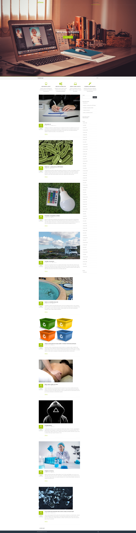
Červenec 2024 (85, 149)
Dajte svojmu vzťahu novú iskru (51, 384)
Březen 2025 (85, 139)
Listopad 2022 (85, 187)
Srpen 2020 (85, 223)
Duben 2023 (85, 177)
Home (97, 77)
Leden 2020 (85, 235)
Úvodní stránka (95, 2)
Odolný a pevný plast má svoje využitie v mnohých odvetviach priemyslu (60, 343)
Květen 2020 (85, 228)
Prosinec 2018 (85, 252)
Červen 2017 (85, 266)
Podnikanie (52, 168)
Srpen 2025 (85, 127)
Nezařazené (85, 272)
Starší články (42, 528)
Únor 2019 (84, 247)
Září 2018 (84, 254)
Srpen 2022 (85, 194)
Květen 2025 (85, 134)
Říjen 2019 (84, 240)
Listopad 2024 (85, 146)
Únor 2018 (84, 264)
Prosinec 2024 (85, 144)
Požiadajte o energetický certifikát (52, 215)
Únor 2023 (84, 182)
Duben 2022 (85, 201)
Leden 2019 (85, 249)
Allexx (40, 2)
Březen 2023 (85, 180)
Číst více (46, 134)
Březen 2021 (85, 218)
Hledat (84, 95)
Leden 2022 (85, 206)
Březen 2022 (85, 204)
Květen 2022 (85, 199)
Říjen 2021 (84, 211)
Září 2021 (84, 213)
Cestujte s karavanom (49, 261)
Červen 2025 (85, 132)
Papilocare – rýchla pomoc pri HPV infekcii (54, 166)
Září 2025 (84, 125)
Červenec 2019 (85, 242)
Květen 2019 (85, 244)
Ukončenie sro (48, 124)
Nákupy (53, 217)
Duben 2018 (85, 259)
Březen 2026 (85, 122)
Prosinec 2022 (85, 185)
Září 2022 (84, 192)
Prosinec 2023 (85, 161)
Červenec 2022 (85, 197)
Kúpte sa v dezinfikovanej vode (51, 302)
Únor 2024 (84, 156)
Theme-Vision (45, 531)
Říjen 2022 (84, 189)
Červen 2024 (85, 151)
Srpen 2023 (85, 168)
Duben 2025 (85, 137)
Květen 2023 (85, 175)
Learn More (68, 37)
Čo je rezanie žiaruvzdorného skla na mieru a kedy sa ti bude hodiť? (59, 511)
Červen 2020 (85, 225)
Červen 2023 (85, 173)
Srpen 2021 (85, 216)
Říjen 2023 (84, 163)
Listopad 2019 (85, 237)
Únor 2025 (84, 142)
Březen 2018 (85, 261)
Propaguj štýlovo (48, 425)
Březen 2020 (85, 230)
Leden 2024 (85, 158)
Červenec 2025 (85, 130)
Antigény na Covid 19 (49, 470)
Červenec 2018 (85, 256)
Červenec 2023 (85, 170)
